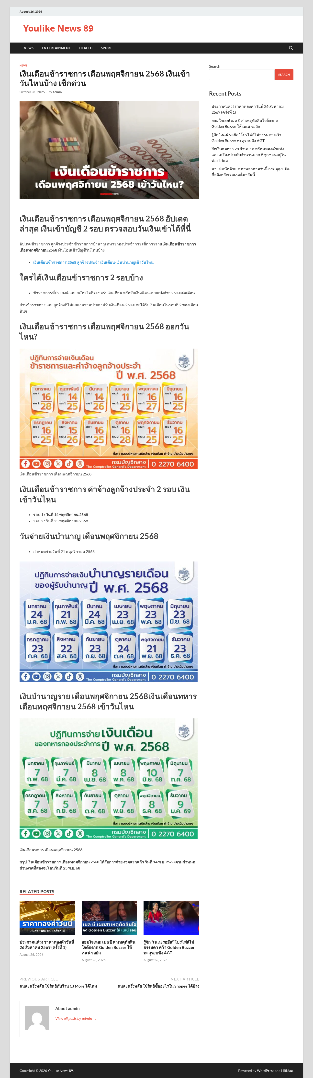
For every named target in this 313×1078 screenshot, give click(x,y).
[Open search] (291, 48)
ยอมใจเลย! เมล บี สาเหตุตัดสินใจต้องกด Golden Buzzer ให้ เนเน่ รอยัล (108, 947)
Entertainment (56, 48)
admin (57, 92)
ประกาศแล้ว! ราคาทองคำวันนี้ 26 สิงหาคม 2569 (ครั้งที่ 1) (47, 944)
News (29, 48)
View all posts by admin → (76, 1018)
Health (85, 48)
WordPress (265, 1070)
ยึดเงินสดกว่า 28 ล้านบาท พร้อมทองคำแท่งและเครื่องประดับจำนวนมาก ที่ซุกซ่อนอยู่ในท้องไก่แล (249, 154)
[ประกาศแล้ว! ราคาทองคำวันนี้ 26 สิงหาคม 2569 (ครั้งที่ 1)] (47, 919)
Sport (106, 48)
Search (214, 66)
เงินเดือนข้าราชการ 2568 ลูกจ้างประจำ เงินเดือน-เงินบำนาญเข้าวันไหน (93, 262)
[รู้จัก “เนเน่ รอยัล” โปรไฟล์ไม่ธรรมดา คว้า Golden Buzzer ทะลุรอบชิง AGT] (171, 919)
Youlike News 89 (58, 28)
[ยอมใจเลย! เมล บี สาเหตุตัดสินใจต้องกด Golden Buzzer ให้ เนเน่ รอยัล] (109, 919)
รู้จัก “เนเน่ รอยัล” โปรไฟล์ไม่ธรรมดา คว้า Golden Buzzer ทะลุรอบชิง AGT (169, 947)
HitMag (287, 1070)
